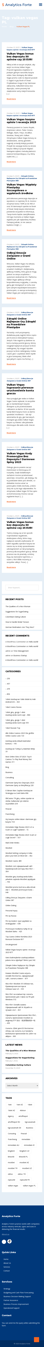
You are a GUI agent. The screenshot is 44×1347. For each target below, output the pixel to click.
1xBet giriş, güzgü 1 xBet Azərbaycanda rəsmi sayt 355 (17, 721)
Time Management (21, 651)
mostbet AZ (24, 1162)
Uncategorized (11, 944)
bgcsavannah (30, 1122)
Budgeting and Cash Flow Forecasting (18, 1292)
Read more (11, 99)
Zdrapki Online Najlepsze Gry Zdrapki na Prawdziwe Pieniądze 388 (22, 178)
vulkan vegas (13, 1185)
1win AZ (19, 1104)
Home (4, 26)
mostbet (11, 1162)
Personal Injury (11, 910)
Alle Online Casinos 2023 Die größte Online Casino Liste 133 (20, 734)
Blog (11, 26)
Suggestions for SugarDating (17, 611)
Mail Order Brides (12, 843)
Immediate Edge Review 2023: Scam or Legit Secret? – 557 (21, 836)
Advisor (23, 1110)
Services (7, 1267)
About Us (7, 1263)
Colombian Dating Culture (16, 617)
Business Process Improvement (16, 1304)
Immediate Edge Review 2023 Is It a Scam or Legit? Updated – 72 (20, 828)
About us (5, 1234)
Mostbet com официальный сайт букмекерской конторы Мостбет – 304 (20, 869)
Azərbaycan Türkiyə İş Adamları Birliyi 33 (20, 750)
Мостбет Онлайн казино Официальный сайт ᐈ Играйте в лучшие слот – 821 (19, 1007)
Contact (7, 1271)
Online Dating (11, 905)
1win (10, 1104)
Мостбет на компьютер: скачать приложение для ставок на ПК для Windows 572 (20, 997)
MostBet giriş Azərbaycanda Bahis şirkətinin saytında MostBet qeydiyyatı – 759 (20, 879)
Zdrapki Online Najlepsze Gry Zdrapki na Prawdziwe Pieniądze (21, 323)
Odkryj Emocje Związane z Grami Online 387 (19, 898)
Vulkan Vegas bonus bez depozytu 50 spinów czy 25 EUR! (20, 56)
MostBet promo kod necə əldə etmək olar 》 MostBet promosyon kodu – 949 (20, 890)
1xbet (30, 1104)
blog (7, 767)
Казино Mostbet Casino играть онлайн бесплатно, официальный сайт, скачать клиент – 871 (19, 976)
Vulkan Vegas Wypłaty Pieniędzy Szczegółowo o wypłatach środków (21, 189)
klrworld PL (23, 1157)
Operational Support (12, 1308)
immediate (26, 1139)
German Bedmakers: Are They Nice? (20, 627)
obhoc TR (22, 1174)
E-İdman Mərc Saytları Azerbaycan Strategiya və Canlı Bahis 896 (19, 791)
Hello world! (33, 642)
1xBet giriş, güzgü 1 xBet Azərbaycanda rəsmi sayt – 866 (18, 713)
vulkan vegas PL (29, 1185)
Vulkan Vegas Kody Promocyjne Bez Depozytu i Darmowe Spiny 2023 (21, 458)
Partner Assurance (11, 1300)
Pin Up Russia (11, 916)
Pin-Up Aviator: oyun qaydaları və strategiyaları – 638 (19, 922)
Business (9, 772)
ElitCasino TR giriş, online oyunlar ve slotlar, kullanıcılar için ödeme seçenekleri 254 (20, 801)
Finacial (8, 809)
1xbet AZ (11, 1110)
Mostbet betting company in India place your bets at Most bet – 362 (19, 854)
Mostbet (9, 848)
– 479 (8, 689)
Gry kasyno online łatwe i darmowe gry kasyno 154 (21, 820)
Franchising (10, 814)
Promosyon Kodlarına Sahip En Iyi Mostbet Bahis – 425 (19, 930)
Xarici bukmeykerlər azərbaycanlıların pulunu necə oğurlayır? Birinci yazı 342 (20, 958)
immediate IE (29, 1145)
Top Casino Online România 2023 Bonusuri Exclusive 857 (19, 937)
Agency (11, 1116)
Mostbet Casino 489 (14, 861)
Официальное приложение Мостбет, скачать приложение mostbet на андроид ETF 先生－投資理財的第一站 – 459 (21, 1019)
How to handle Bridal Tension (17, 622)
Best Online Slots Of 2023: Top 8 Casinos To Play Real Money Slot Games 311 (19, 759)
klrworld (11, 1157)
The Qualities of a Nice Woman (18, 606)
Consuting (12, 1133)
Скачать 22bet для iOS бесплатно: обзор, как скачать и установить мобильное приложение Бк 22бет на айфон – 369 (21, 1032)
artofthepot (23, 1116)
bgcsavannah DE (14, 1128)
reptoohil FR (25, 1180)
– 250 (8, 678)
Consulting (10, 777)
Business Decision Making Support (17, 1296)
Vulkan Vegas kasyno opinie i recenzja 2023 (21, 121)
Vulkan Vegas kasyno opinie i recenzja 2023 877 (20, 951)
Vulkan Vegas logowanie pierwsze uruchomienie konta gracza (20, 389)
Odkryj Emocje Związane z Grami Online (18, 255)
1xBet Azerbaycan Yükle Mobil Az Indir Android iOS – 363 (21, 700)
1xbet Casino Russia (13, 707)
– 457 (8, 684)
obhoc (10, 1174)
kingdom (11, 1151)
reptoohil (11, 1180)
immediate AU (13, 1145)
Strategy (7, 1289)
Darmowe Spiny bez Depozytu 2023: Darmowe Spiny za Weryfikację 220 (20, 784)
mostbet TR (12, 1168)
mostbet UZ (27, 1168)
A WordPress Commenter (16, 646)
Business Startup (20, 655)
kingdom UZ (24, 1151)
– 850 (8, 694)
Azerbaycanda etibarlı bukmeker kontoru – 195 (18, 742)
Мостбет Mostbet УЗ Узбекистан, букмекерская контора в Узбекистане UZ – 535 (19, 986)
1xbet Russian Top (13, 728)
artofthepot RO (14, 1122)
